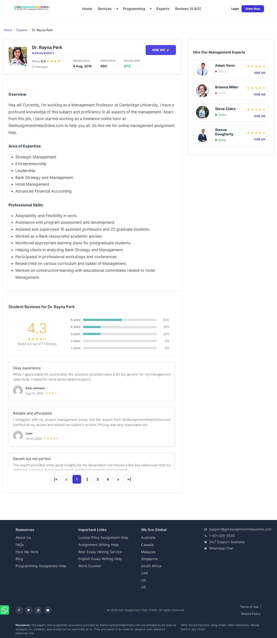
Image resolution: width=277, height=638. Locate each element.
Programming (134, 8)
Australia (148, 537)
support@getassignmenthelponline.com (240, 529)
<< (66, 479)
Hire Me (260, 72)
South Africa (154, 566)
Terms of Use (249, 607)
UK (143, 580)
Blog (19, 559)
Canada (147, 544)
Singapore (149, 559)
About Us (23, 537)
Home (87, 8)
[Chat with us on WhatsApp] (5, 610)
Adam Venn (225, 65)
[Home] (32, 8)
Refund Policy (250, 613)
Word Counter (89, 566)
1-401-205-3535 (222, 536)
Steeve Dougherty (224, 132)
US (143, 587)
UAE (144, 573)
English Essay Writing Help (100, 559)
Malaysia (148, 552)
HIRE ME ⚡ (161, 50)
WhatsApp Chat (221, 548)
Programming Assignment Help (41, 566)
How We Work (27, 552)
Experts (162, 8)
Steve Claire (225, 109)
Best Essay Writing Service (100, 552)
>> (118, 479)
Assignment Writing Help (98, 544)
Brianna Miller (226, 87)
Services (105, 8)
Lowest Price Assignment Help (103, 537)
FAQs (20, 544)
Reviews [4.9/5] (188, 8)
